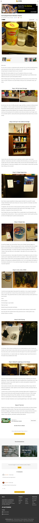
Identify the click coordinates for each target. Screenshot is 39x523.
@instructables (6, 512)
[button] (1, 1)
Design (20, 501)
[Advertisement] (19, 8)
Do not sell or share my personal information (15, 520)
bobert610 (4, 17)
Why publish (34, 498)
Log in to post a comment (19, 491)
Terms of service (17, 519)
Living (8, 17)
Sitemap (33, 503)
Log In (19, 467)
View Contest (33, 420)
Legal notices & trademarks (28, 520)
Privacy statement (24, 519)
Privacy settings (31, 519)
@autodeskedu (6, 514)
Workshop (20, 500)
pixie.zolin (7, 474)
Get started (34, 500)
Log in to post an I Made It (19, 433)
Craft (19, 503)
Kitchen (12, 17)
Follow (8, 60)
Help (33, 501)
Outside (26, 501)
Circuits (20, 498)
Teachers (26, 503)
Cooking (26, 498)
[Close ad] (37, 5)
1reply (4, 488)
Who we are (34, 504)
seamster (6, 482)
